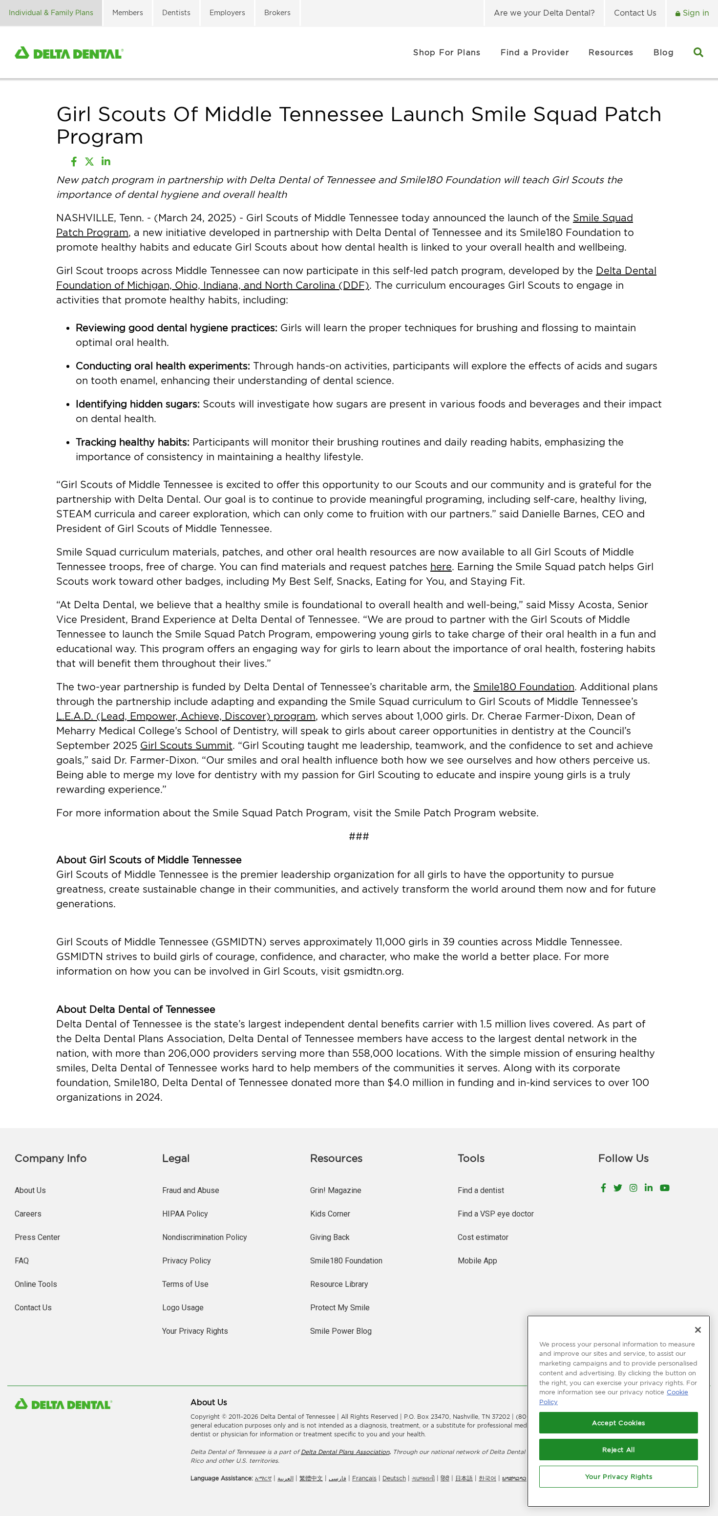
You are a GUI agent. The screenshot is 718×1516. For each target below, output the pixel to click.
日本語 (464, 1478)
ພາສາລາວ (514, 1478)
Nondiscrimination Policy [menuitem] (204, 1237)
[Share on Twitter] (89, 162)
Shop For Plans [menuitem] (447, 52)
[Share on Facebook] (74, 162)
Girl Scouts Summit (186, 745)
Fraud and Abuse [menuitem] (190, 1190)
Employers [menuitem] (227, 12)
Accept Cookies (618, 1422)
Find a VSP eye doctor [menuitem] (496, 1213)
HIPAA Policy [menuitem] (185, 1213)
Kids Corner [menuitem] (330, 1213)
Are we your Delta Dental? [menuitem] (544, 12)
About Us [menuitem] (30, 1190)
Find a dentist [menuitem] (481, 1190)
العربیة (285, 1478)
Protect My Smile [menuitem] (340, 1307)
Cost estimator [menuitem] (483, 1237)
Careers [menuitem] (28, 1213)
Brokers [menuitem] (277, 12)
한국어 (487, 1478)
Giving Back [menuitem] (330, 1237)
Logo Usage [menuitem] (183, 1307)
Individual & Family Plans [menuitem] (51, 12)
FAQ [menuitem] (22, 1260)
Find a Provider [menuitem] (535, 52)
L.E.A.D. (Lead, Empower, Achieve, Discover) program (186, 716)
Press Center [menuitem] (37, 1237)
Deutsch (394, 1478)
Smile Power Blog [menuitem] (341, 1331)
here (441, 566)
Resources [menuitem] (611, 52)
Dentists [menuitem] (176, 12)
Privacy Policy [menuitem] (186, 1260)
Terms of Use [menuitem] (185, 1284)
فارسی (337, 1478)
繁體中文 (311, 1478)
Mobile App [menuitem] (477, 1260)
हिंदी (445, 1478)
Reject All (618, 1449)
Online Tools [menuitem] (36, 1284)
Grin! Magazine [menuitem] (335, 1190)
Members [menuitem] (127, 12)
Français (364, 1478)
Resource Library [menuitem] (339, 1284)
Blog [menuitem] (664, 52)
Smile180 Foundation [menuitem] (346, 1260)
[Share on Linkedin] (106, 162)
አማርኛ (263, 1478)
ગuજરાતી (423, 1478)
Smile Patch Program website (465, 813)
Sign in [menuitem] (694, 12)
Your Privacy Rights (195, 1331)
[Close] (698, 1330)
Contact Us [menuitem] (635, 12)
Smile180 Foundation (523, 687)
